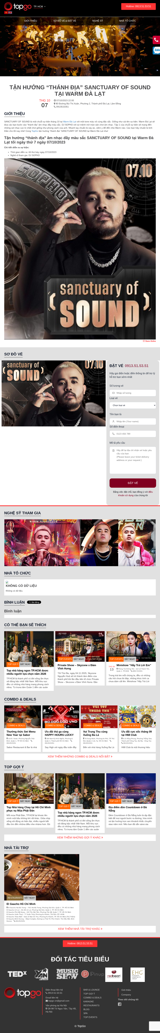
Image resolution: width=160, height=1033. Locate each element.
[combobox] (40, 6)
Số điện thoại (117, 426)
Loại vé (114, 398)
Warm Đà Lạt (69, 121)
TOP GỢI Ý (13, 664)
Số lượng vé (116, 385)
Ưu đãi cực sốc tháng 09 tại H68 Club (136, 733)
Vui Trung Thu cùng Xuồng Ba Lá (95, 733)
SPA (85, 1013)
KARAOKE (88, 1001)
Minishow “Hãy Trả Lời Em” (134, 665)
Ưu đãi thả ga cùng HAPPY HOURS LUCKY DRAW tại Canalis (59, 735)
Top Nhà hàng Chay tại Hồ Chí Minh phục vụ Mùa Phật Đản (29, 809)
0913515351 (62, 106)
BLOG (86, 1009)
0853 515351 (137, 671)
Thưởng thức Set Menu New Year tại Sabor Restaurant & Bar (21, 735)
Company (126, 994)
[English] (10, 12)
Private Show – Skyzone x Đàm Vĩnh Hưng (77, 667)
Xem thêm (150, 341)
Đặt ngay (25, 664)
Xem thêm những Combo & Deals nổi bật (79, 756)
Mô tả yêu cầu (117, 442)
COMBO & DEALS (92, 997)
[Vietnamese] (6, 12)
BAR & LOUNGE (91, 990)
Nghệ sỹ (97, 20)
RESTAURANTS (15, 898)
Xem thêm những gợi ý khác (79, 837)
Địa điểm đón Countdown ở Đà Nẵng (128, 809)
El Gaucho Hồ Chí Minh (21, 904)
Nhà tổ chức (127, 20)
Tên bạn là (115, 414)
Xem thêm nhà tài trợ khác (79, 928)
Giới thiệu (30, 20)
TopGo (35, 131)
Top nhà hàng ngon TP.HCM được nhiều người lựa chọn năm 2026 (27, 672)
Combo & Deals (16, 725)
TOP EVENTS (65, 659)
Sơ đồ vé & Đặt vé (64, 20)
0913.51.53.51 (136, 366)
